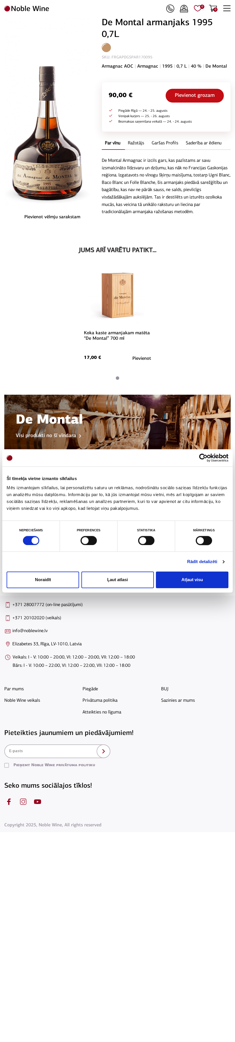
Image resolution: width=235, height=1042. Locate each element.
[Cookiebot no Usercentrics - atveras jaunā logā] (203, 457)
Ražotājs (136, 143)
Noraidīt (43, 579)
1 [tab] (117, 378)
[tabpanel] (117, 314)
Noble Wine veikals (22, 700)
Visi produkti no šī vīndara (46, 436)
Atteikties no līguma (102, 712)
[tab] (112, 143)
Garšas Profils (165, 143)
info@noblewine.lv (30, 631)
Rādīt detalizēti (202, 561)
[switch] (88, 540)
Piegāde (90, 689)
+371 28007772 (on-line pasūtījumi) (47, 605)
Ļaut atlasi (117, 579)
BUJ (165, 689)
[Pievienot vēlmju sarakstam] (150, 276)
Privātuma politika (100, 700)
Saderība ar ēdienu (204, 143)
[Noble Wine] (83, 8)
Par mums (14, 689)
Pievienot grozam (195, 95)
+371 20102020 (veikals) (36, 618)
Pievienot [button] (141, 358)
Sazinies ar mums (178, 700)
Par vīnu (112, 143)
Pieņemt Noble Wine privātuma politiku (54, 765)
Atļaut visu (192, 579)
